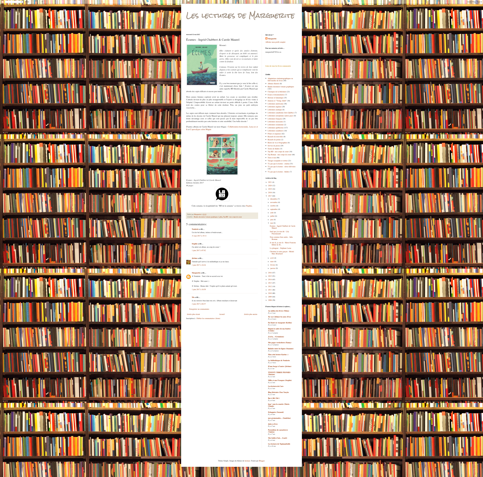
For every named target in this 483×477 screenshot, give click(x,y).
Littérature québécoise (275, 127)
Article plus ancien (250, 314)
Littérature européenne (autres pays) (280, 115)
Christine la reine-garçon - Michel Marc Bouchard (282, 252)
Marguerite (196, 272)
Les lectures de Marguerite (240, 15)
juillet (272, 216)
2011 (270, 290)
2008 (270, 300)
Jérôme (194, 258)
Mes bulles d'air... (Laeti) (277, 438)
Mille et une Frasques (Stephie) (280, 380)
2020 (270, 185)
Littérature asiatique (275, 109)
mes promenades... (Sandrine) (279, 418)
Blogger (262, 461)
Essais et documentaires (276, 94)
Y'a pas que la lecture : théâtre (278, 171)
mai (271, 223)
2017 (270, 196)
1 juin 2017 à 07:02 (199, 250)
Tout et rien (272, 157)
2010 (270, 293)
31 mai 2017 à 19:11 (199, 236)
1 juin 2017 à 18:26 (199, 265)
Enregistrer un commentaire (199, 309)
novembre (274, 202)
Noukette (195, 229)
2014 (270, 279)
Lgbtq (220, 217)
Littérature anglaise (274, 106)
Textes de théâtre (274, 148)
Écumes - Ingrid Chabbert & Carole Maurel (282, 227)
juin (272, 219)
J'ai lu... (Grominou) (276, 336)
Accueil (222, 314)
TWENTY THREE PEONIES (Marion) (279, 373)
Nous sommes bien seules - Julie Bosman (281, 238)
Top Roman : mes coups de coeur (279, 154)
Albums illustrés (273, 83)
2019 (270, 189)
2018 (270, 192)
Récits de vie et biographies (277, 142)
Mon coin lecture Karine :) (278, 354)
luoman (247, 461)
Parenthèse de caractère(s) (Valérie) (278, 431)
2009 (270, 296)
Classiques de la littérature (277, 91)
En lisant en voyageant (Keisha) (280, 322)
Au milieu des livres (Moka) (278, 310)
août (272, 212)
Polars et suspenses (274, 133)
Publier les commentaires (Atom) (208, 318)
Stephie (249, 205)
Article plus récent (193, 314)
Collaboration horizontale (238, 126)
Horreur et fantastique (275, 97)
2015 (270, 276)
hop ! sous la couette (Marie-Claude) (279, 405)
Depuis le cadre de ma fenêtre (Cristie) (279, 329)
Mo (193, 297)
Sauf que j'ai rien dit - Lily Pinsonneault (279, 232)
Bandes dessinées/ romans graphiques (206, 217)
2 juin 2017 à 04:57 (199, 304)
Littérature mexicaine (275, 121)
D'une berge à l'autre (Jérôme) (279, 366)
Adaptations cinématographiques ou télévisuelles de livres (280, 79)
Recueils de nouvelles (275, 136)
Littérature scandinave (275, 130)
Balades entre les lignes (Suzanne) (281, 348)
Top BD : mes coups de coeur (232, 217)
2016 (270, 272)
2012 (270, 286)
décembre (274, 199)
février (273, 265)
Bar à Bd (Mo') (274, 398)
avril (272, 258)
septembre (274, 209)
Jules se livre (273, 424)
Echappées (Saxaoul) (276, 412)
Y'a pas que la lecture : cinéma (278, 163)
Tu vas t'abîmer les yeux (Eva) (279, 316)
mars (272, 261)
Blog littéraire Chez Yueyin (278, 392)
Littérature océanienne (276, 124)
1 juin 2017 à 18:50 (199, 289)
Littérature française (275, 118)
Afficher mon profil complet (275, 42)
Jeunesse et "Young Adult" (277, 100)
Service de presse (274, 145)
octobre (273, 205)
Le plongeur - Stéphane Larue (280, 248)
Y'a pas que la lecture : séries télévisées (281, 166)
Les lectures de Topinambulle (279, 444)
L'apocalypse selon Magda (200, 129)
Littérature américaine (275, 103)
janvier (273, 268)
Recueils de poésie (274, 139)
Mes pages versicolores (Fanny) (279, 342)
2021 (270, 182)
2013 (270, 283)
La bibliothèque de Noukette (279, 360)
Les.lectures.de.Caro (275, 386)
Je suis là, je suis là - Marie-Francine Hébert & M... (283, 243)
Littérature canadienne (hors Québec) (281, 112)
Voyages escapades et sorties (278, 160)
